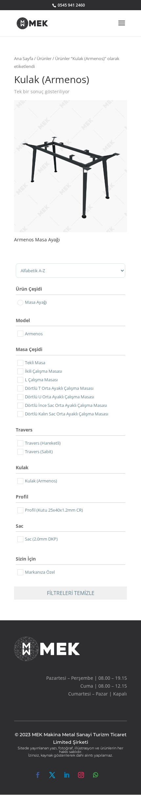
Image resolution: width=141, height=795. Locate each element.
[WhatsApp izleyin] (95, 775)
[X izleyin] (52, 775)
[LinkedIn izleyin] (66, 775)
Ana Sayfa (23, 58)
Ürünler (44, 58)
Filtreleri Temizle (70, 593)
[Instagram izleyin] (81, 775)
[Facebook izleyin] (38, 775)
